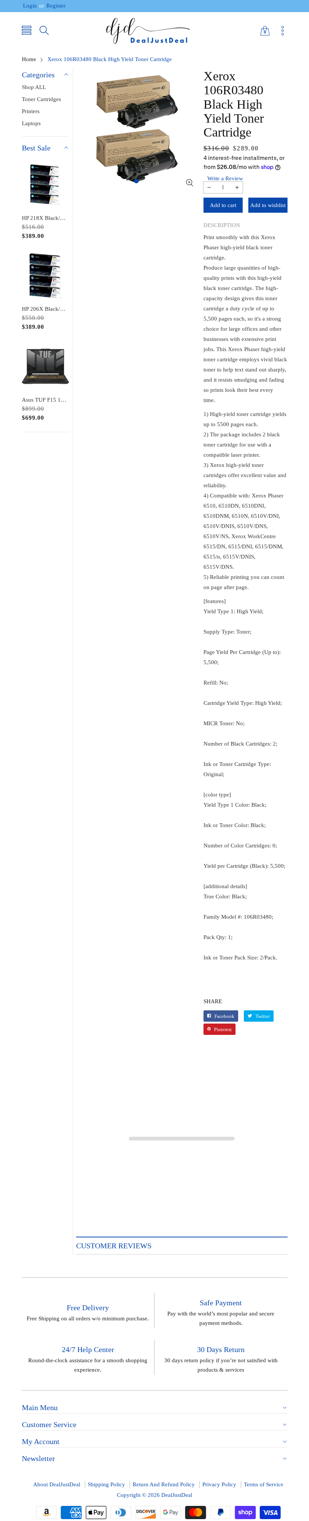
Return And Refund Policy (164, 1484)
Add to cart (223, 205)
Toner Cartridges (41, 99)
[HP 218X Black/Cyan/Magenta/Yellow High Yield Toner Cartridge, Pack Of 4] (45, 184)
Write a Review (225, 178)
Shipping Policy (106, 1484)
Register (52, 6)
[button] (26, 31)
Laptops (31, 123)
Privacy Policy (219, 1484)
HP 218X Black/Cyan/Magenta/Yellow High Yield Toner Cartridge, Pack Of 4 (45, 218)
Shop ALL (34, 87)
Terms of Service (263, 1484)
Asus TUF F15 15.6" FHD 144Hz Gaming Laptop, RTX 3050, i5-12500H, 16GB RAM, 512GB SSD (45, 400)
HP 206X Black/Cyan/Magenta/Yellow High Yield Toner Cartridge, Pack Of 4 (45, 309)
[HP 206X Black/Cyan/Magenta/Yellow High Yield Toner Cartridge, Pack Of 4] (45, 275)
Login (30, 6)
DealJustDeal (176, 1495)
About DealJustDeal (56, 1484)
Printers (31, 111)
